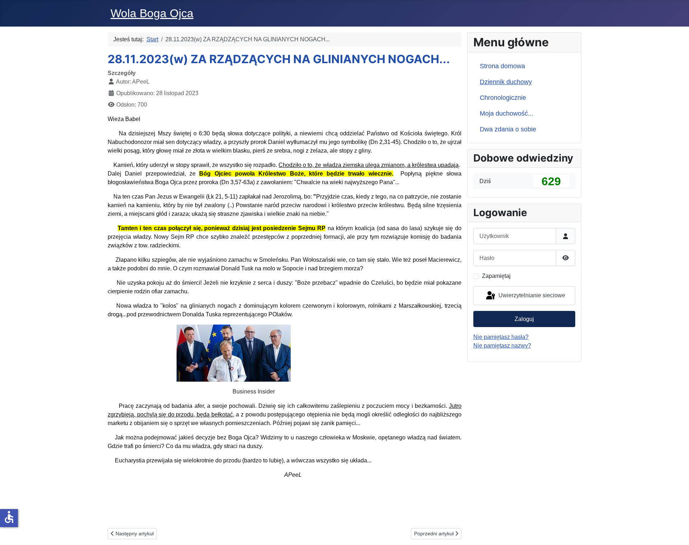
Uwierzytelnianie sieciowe (531, 295)
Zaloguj (524, 319)
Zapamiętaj (496, 276)
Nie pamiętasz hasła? (501, 337)
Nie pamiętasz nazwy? (502, 346)
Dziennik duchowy (506, 81)
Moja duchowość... (506, 113)
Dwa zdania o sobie (508, 129)
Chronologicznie (503, 97)
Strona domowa (502, 66)
